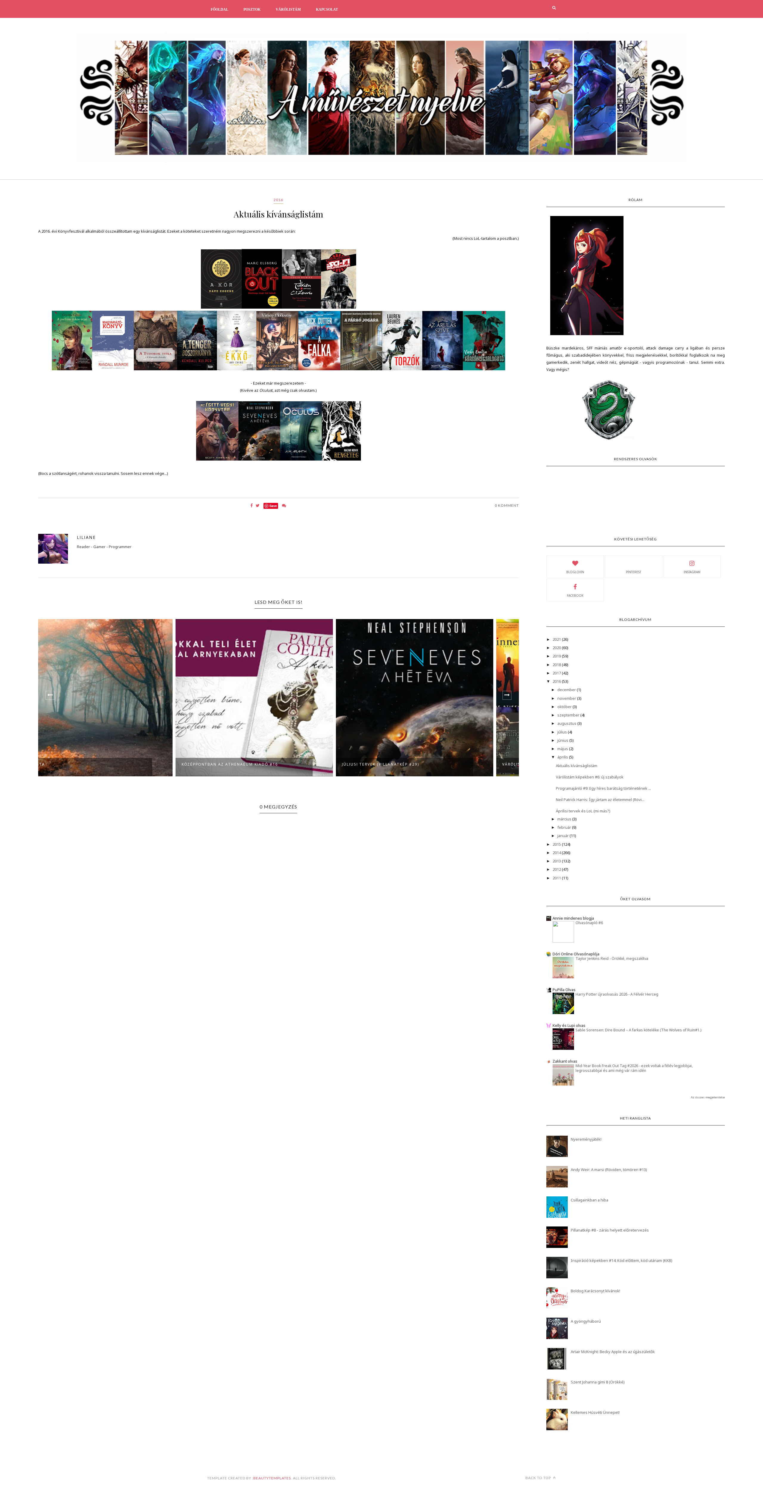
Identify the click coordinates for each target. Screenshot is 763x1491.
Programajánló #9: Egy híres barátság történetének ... (603, 788)
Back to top (538, 1478)
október (565, 706)
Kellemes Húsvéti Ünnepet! (595, 1412)
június (563, 740)
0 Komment (507, 505)
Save (273, 505)
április (563, 757)
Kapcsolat (327, 9)
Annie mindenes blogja (573, 918)
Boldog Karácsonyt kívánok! (595, 1290)
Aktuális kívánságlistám (576, 765)
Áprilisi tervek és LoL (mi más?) (583, 811)
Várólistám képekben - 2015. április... (411, 764)
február (564, 827)
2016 (278, 200)
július (562, 732)
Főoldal (219, 9)
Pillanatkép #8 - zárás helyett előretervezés (610, 1230)
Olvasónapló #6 (589, 922)
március (564, 819)
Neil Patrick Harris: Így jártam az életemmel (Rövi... (600, 799)
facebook (575, 595)
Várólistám (288, 9)
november (567, 698)
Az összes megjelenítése (708, 1097)
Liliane (86, 537)
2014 (557, 852)
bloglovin (575, 572)
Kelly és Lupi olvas (569, 1025)
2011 (557, 878)
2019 (557, 656)
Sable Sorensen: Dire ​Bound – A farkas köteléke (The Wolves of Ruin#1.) (638, 1030)
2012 (557, 869)
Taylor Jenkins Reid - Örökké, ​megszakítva (612, 958)
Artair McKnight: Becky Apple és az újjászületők (613, 1351)
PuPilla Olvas (564, 989)
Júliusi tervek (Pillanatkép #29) (244, 764)
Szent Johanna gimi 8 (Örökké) (598, 1382)
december (567, 689)
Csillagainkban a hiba (589, 1200)
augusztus (567, 723)
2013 (557, 861)
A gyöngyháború (586, 1321)
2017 (557, 673)
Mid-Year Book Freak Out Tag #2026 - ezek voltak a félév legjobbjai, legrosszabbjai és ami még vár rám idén (634, 1068)
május (563, 748)
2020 (557, 647)
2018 (557, 664)
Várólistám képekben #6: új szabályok (590, 777)
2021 (557, 639)
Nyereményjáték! (586, 1139)
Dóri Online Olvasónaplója (576, 954)
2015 (557, 844)
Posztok (252, 9)
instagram (692, 572)
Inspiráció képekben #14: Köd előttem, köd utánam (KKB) (621, 1260)
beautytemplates (272, 1478)
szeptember (568, 715)
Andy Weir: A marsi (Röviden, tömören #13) (609, 1169)
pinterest (633, 572)
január (563, 835)
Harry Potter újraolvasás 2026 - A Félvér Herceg (617, 994)
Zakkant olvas (565, 1061)
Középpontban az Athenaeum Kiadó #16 (94, 764)
